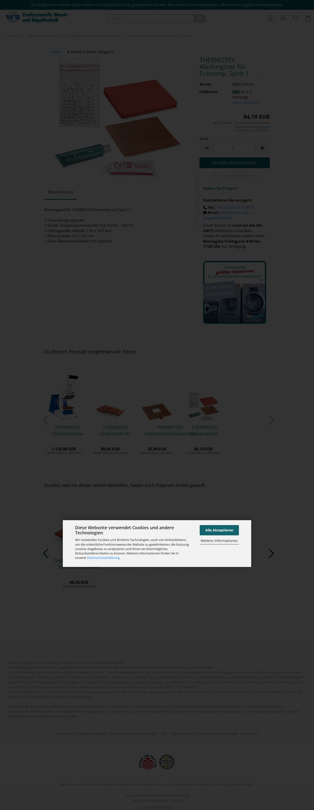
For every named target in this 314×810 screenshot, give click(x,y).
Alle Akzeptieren (219, 530)
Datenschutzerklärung (103, 557)
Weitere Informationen (219, 540)
